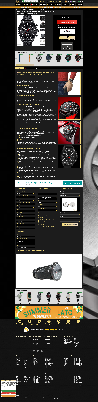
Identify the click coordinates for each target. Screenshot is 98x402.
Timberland (25, 385)
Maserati (25, 364)
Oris (24, 371)
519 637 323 (20, 347)
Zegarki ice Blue (35, 364)
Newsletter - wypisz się (67, 351)
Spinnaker (25, 381)
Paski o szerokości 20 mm (78, 371)
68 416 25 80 (36, 343)
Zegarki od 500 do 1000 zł (49, 375)
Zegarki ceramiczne (36, 367)
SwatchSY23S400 (78, 301)
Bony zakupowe (66, 358)
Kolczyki (65, 361)
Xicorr (25, 392)
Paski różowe (76, 388)
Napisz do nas (76, 340)
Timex (25, 386)
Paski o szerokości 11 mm (78, 361)
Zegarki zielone (35, 365)
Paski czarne (76, 383)
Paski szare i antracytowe (78, 389)
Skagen (25, 380)
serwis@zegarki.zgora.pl (26, 347)
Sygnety (65, 366)
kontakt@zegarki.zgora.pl (27, 338)
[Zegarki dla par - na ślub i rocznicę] (49, 313)
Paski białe (75, 380)
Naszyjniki (65, 363)
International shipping (67, 346)
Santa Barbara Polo (27, 377)
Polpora (25, 374)
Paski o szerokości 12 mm (78, 362)
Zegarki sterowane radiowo (37, 384)
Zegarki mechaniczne (36, 377)
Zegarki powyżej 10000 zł (49, 379)
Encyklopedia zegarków (67, 342)
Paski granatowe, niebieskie (78, 385)
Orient (25, 370)
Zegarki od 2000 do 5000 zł (49, 377)
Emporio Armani (18, 381)
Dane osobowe (66, 340)
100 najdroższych (36, 357)
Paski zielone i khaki (77, 390)
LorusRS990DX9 (29, 301)
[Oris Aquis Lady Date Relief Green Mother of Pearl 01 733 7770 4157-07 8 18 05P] (20, 296)
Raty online (75, 345)
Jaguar (17, 392)
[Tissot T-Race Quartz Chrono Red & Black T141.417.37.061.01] (78, 57)
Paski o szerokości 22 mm (78, 373)
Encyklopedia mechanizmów (68, 341)
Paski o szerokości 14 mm (78, 364)
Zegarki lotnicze (35, 376)
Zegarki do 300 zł (47, 372)
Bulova (17, 371)
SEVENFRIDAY (26, 379)
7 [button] (78, 317)
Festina (17, 382)
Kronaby (25, 357)
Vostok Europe (26, 391)
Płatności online (76, 343)
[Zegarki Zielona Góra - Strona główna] (18, 1)
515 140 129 (20, 341)
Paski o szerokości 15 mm (78, 365)
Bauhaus (17, 364)
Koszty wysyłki (66, 348)
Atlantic (17, 361)
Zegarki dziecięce (36, 370)
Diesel (17, 379)
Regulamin (75, 346)
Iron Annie (17, 391)
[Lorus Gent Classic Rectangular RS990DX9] (29, 296)
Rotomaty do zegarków (67, 365)
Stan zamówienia (76, 349)
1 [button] (71, 317)
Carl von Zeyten (18, 373)
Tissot (25, 388)
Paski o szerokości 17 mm (78, 367)
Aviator (17, 362)
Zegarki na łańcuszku (36, 378)
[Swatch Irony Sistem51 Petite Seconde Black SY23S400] (78, 296)
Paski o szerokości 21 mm (78, 372)
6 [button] (77, 317)
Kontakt (75, 338)
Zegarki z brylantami (48, 361)
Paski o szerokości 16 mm (78, 366)
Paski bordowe (76, 381)
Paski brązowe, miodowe (78, 382)
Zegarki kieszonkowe (36, 373)
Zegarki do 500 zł (47, 374)
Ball (16, 363)
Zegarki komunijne (77, 352)
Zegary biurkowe (47, 382)
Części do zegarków (67, 339)
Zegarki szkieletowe (48, 357)
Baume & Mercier (19, 367)
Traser (25, 389)
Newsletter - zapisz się (67, 350)
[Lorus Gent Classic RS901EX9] (49, 296)
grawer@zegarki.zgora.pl (26, 350)
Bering (17, 369)
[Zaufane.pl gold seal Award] (26, 329)
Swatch (25, 383)
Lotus (25, 362)
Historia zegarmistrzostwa (68, 345)
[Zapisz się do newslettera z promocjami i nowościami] (66, 1)
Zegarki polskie (35, 381)
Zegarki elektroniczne (36, 371)
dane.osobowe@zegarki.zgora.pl (54, 398)
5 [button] (76, 317)
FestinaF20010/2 (68, 301)
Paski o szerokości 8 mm (78, 358)
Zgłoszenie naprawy (67, 353)
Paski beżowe (76, 379)
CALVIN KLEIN (18, 372)
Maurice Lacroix (26, 365)
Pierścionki (65, 364)
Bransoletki (65, 359)
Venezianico (26, 390)
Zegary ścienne (47, 381)
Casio (17, 374)
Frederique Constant (19, 386)
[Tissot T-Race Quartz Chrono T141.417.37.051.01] (68, 57)
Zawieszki (65, 367)
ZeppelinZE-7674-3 (59, 301)
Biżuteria (65, 357)
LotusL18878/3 (39, 301)
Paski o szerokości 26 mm (78, 376)
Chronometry (35, 359)
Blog (64, 338)
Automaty (34, 358)
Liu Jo (24, 359)
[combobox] (31, 1)
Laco (24, 358)
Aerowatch (18, 358)
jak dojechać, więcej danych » (37, 344)
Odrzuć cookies (8, 393)
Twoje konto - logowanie (67, 352)
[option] (49, 313)
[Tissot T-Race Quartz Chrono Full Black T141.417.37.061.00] (58, 57)
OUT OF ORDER (26, 372)
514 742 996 (20, 344)
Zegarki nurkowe (35, 380)
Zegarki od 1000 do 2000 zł (49, 376)
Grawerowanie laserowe (67, 344)
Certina (17, 375)
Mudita (25, 369)
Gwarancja (65, 343)
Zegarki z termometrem (48, 366)
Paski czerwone (76, 384)
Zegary (46, 380)
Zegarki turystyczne (48, 359)
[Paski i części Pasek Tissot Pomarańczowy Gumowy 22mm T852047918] (29, 57)
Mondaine (25, 367)
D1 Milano (17, 378)
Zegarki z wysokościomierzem (49, 369)
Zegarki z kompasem (48, 364)
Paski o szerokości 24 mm (78, 375)
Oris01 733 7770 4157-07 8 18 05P (20, 302)
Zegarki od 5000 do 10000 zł (49, 378)
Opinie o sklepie (76, 342)
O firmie (75, 341)
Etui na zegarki (66, 360)
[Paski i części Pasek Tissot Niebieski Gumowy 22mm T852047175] (20, 57)
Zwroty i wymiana (76, 351)
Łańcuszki (65, 362)
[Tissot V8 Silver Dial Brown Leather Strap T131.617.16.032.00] (39, 57)
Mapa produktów (66, 349)
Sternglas (25, 382)
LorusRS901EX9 (49, 301)
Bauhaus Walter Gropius (18, 366)
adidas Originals (18, 357)
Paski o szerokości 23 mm (78, 374)
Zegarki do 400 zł (47, 373)
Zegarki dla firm (76, 350)
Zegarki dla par (35, 363)
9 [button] (80, 317)
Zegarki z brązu (35, 366)
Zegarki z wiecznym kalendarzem (50, 367)
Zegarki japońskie (36, 372)
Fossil (17, 385)
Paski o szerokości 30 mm (78, 378)
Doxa (17, 380)
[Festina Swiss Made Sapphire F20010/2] (68, 296)
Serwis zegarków (76, 348)
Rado (24, 375)
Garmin (17, 388)
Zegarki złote (47, 370)
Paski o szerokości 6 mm (78, 357)
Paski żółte (75, 391)
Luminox (25, 363)
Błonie (17, 370)
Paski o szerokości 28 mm (78, 377)
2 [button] (72, 317)
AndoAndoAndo (18, 360)
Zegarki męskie (35, 362)
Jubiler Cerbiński (18, 393)
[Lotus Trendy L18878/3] (39, 296)
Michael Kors (26, 366)
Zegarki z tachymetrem (48, 365)
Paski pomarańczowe (77, 386)
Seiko (24, 378)
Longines (25, 360)
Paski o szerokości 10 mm (78, 360)
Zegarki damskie (35, 361)
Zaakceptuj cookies (8, 391)
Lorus (25, 361)
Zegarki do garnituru (36, 369)
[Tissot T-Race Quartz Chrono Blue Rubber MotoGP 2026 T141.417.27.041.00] (49, 57)
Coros (17, 377)
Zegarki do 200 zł (47, 371)
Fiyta (17, 383)
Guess (17, 389)
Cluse (17, 376)
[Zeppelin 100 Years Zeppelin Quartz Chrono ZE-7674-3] (58, 296)
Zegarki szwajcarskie (48, 358)
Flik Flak (17, 384)
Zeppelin (25, 393)
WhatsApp (21, 353)
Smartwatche (35, 360)
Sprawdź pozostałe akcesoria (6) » (25, 64)
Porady (75, 344)
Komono (17, 395)
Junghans (17, 394)
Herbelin (17, 390)
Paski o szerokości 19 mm (78, 370)
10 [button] (81, 317)
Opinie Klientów (53, 68)
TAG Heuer (25, 384)
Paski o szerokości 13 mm (78, 363)
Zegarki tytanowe (47, 360)
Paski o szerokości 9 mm (78, 359)
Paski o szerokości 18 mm (78, 369)
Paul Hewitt (26, 373)
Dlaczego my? (76, 339)
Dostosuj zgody (9, 396)
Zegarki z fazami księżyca (49, 363)
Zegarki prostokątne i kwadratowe (36, 383)
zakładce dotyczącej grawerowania (28, 82)
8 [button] (79, 317)
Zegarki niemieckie (36, 379)
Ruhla (25, 376)
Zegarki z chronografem (48, 362)
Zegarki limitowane (36, 375)
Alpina (17, 359)
